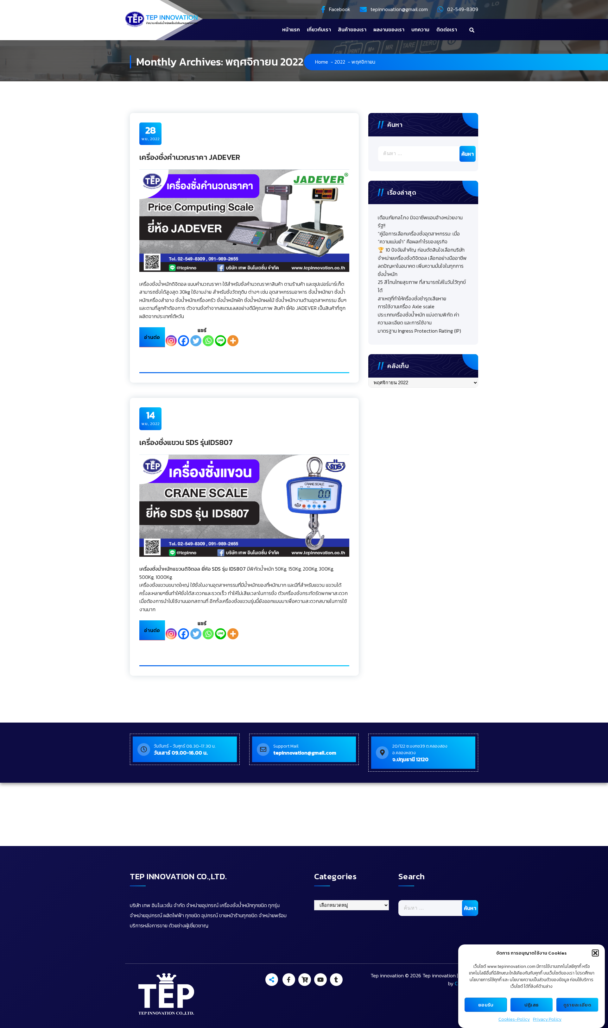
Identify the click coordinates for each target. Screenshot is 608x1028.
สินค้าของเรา (352, 29)
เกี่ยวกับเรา (319, 29)
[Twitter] (195, 340)
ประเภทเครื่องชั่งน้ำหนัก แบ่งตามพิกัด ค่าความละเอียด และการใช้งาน (418, 319)
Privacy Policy (547, 1019)
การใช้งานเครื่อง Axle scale (406, 306)
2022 (339, 62)
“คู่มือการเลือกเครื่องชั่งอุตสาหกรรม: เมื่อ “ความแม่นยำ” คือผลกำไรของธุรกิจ (419, 238)
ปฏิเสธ (531, 1004)
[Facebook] (183, 340)
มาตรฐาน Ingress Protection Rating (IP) (419, 331)
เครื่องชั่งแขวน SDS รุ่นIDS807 (186, 442)
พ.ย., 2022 (151, 133)
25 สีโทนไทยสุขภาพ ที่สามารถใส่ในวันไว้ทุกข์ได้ (422, 286)
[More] (232, 340)
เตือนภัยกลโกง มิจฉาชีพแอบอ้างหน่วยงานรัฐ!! (420, 221)
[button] (595, 953)
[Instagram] (171, 340)
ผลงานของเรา (388, 29)
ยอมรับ (486, 1004)
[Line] (220, 340)
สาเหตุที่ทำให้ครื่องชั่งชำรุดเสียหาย (412, 298)
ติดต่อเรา (446, 29)
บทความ (420, 29)
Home (321, 62)
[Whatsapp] (208, 340)
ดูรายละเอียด (577, 1004)
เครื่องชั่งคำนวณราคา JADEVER (189, 157)
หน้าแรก (291, 29)
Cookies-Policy (514, 1019)
